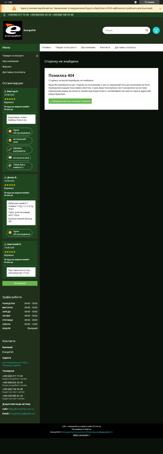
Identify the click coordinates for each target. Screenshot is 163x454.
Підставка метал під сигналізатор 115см (19, 271)
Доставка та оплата (125, 47)
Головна (46, 47)
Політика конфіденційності (100, 432)
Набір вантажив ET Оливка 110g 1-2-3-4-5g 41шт (20, 206)
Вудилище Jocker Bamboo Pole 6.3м (17, 118)
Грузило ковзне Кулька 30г (20, 220)
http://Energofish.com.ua (21, 409)
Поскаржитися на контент (73, 432)
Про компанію (88, 47)
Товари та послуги (65, 47)
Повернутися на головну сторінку (71, 101)
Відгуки (6, 66)
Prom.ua (97, 426)
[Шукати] (146, 30)
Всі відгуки (20, 283)
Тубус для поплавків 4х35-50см (19, 213)
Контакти (105, 47)
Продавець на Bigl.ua (81, 429)
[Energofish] (12, 30)
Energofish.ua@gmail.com (22, 413)
